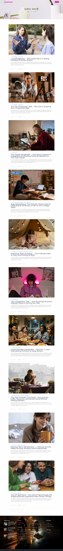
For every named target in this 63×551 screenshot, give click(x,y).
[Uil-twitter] (32, 533)
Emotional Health (15, 251)
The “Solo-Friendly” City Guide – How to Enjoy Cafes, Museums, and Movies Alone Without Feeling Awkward (29, 399)
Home (28, 11)
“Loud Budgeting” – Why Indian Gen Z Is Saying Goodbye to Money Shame (30, 59)
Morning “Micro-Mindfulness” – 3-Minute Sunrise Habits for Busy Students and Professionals (31, 447)
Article (13, 202)
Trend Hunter (20, 56)
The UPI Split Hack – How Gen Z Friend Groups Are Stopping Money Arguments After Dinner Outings (31, 495)
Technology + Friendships (16, 493)
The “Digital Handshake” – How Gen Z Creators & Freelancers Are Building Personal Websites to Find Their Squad (31, 156)
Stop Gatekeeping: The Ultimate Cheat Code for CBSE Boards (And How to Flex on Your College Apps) (31, 205)
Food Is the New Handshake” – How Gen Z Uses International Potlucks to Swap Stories (30, 350)
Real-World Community (24, 395)
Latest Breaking (15, 56)
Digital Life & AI (14, 152)
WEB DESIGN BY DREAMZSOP (31, 545)
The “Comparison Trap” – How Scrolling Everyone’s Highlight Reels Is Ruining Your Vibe (31, 302)
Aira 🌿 (19, 68)
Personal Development (19, 202)
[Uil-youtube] (36, 533)
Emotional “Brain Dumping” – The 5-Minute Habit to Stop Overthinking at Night (31, 254)
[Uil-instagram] (35, 533)
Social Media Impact (27, 202)
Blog (31, 11)
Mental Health (21, 251)
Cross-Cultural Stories (16, 347)
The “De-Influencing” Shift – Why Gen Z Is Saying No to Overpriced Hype (31, 107)
